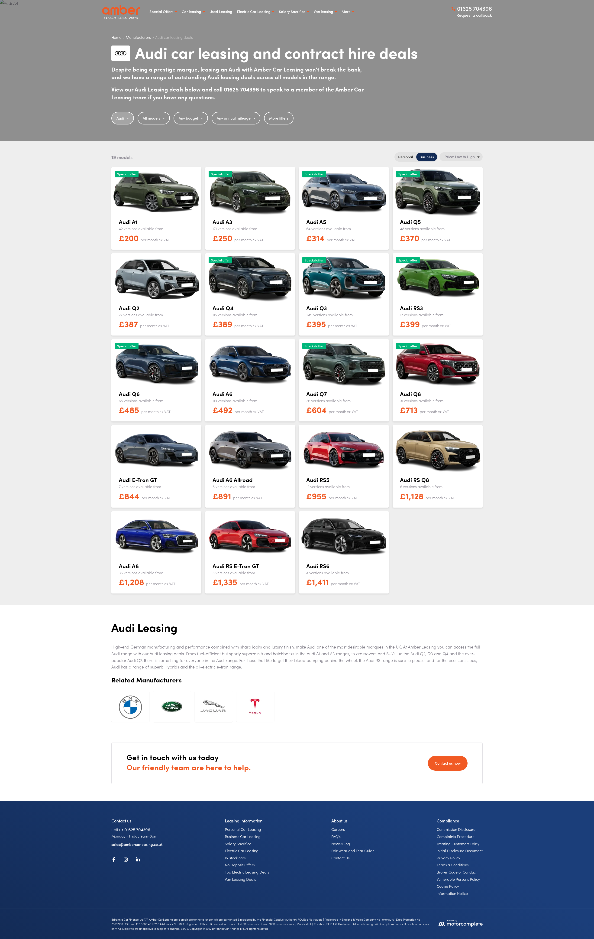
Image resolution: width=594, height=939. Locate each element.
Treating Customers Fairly (458, 843)
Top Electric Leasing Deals (247, 871)
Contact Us (340, 857)
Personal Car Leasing (243, 829)
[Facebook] (114, 860)
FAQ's (336, 836)
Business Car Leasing (243, 836)
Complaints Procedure (456, 836)
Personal (405, 156)
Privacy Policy (448, 857)
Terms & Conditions (453, 864)
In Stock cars (235, 857)
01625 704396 (137, 829)
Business (427, 156)
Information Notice (452, 893)
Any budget (188, 118)
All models (151, 118)
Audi (120, 118)
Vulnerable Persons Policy (458, 879)
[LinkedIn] (138, 860)
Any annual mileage (234, 118)
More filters (278, 118)
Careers (338, 829)
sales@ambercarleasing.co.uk (137, 844)
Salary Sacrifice (238, 843)
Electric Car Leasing (241, 850)
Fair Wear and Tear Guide (352, 850)
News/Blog (340, 843)
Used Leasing (221, 11)
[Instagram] (126, 860)
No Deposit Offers (240, 864)
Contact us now (448, 763)
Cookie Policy (448, 886)
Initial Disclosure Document (460, 850)
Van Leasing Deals (240, 879)
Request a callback (474, 15)
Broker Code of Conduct (457, 871)
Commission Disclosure (456, 829)
